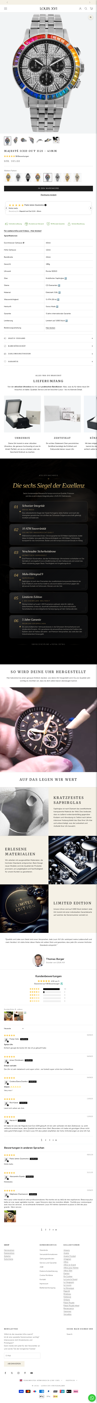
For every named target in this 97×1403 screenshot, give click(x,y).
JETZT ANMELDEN (63, 712)
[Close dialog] (89, 683)
